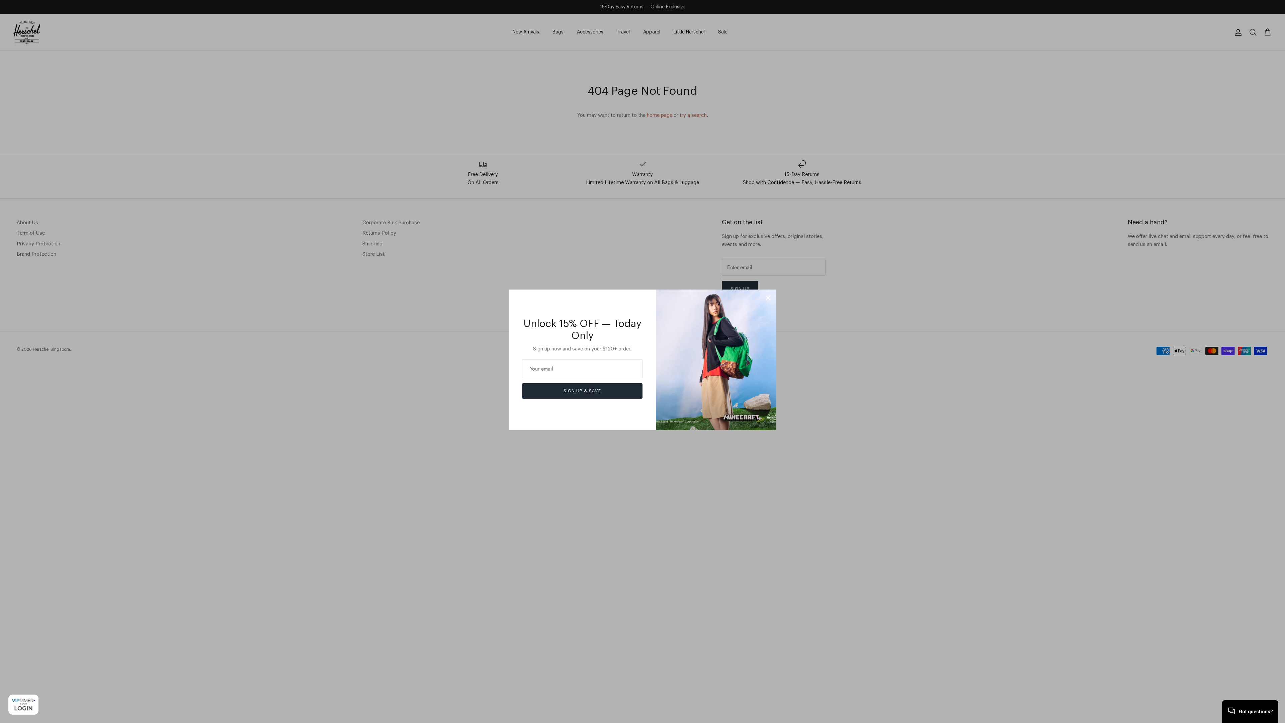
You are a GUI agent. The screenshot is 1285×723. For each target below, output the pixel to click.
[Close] (768, 298)
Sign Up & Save (582, 391)
